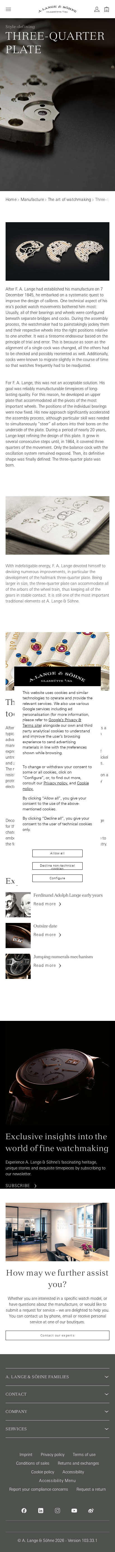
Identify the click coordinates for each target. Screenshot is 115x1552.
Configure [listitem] (57, 878)
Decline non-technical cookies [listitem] (57, 867)
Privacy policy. (56, 783)
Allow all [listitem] (57, 853)
